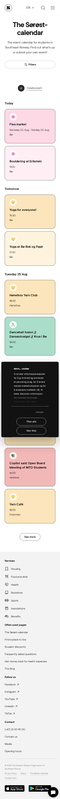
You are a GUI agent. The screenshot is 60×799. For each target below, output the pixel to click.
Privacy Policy (11, 773)
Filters (32, 64)
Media (8, 743)
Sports (14, 600)
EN (28, 7)
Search (42, 8)
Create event (34, 88)
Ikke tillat (31, 430)
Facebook (10, 684)
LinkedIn (9, 706)
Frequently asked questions (20, 654)
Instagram (10, 691)
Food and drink (19, 576)
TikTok (8, 713)
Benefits (15, 616)
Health (15, 584)
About (23, 773)
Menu (52, 7)
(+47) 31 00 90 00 (15, 729)
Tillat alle (31, 421)
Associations (18, 608)
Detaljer (40, 412)
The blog (10, 668)
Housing (15, 568)
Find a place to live (15, 639)
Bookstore (17, 592)
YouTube (10, 699)
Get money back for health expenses (26, 661)
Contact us (11, 736)
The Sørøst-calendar (16, 632)
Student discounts (15, 646)
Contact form (10, 778)
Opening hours (13, 751)
